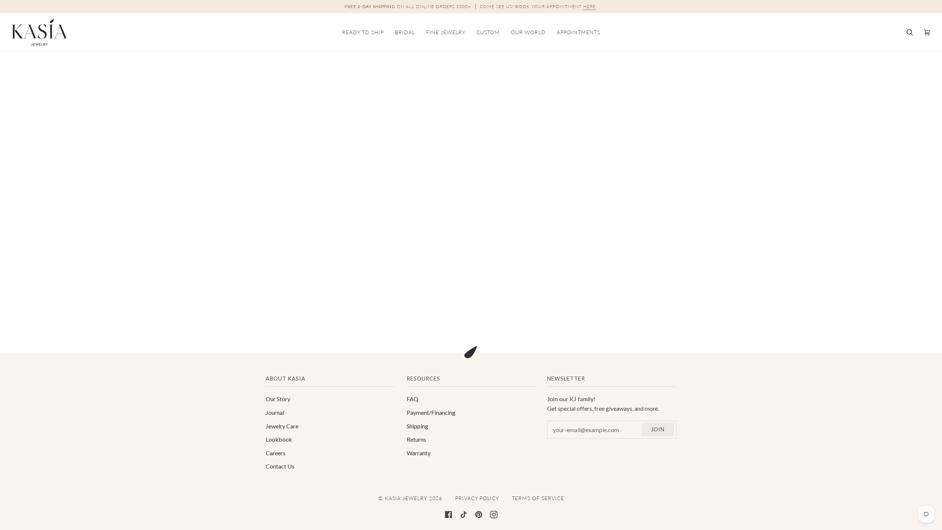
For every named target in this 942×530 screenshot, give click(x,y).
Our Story (278, 398)
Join (658, 429)
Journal (275, 412)
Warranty (419, 452)
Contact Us (280, 466)
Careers (276, 452)
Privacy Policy (477, 498)
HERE (589, 6)
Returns (416, 439)
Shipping (417, 426)
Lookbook (279, 439)
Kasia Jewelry (406, 498)
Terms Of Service (538, 498)
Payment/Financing (431, 412)
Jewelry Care (282, 426)
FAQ (412, 398)
